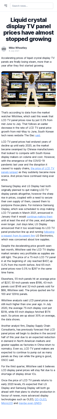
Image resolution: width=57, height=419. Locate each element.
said (37, 135)
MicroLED (7, 403)
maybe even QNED (30, 403)
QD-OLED (40, 399)
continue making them (39, 216)
